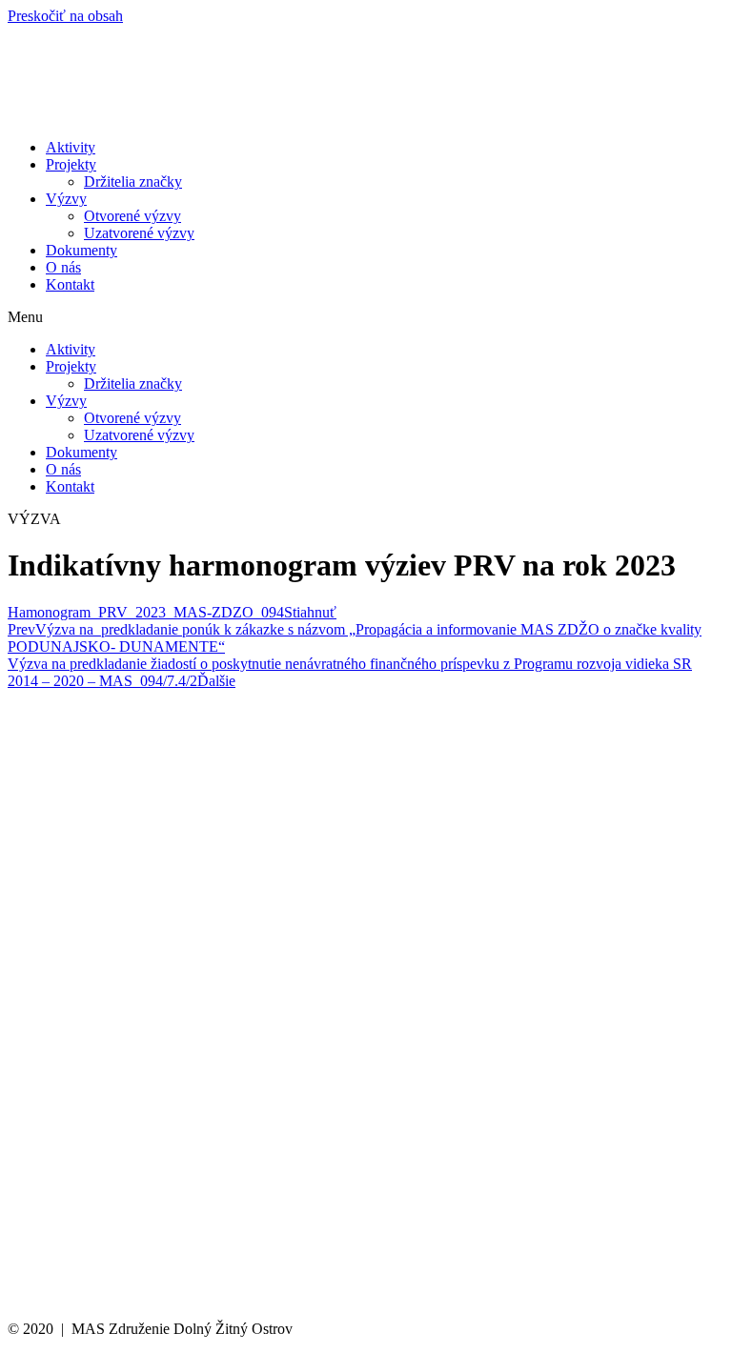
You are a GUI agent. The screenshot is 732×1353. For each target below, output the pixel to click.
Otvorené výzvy (132, 216)
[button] (366, 317)
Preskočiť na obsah (65, 16)
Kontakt (70, 284)
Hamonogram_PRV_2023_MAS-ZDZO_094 (146, 612)
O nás (63, 267)
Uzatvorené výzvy (139, 233)
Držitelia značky (133, 181)
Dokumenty (81, 250)
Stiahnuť (310, 612)
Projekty (71, 164)
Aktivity (70, 147)
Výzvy (66, 199)
